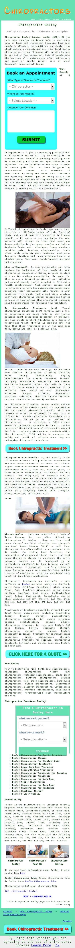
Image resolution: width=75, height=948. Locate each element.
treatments (63, 173)
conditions (17, 488)
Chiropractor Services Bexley (25, 701)
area (32, 886)
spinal (30, 64)
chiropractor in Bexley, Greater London (34, 404)
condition (41, 46)
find (33, 669)
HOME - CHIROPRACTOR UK (37, 896)
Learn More (41, 945)
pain (48, 40)
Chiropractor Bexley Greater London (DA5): (32, 37)
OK (58, 945)
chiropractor (52, 189)
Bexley (26, 584)
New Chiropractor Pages (36, 911)
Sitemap (7, 911)
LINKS (40, 19)
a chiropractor (36, 58)
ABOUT (47, 19)
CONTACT (56, 19)
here (22, 873)
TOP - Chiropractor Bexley (21, 891)
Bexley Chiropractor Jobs (40, 881)
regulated (60, 407)
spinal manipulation (39, 637)
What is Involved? (16, 267)
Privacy (67, 921)
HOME (33, 19)
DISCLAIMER (66, 19)
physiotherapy (60, 616)
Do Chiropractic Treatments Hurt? (31, 308)
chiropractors (62, 693)
